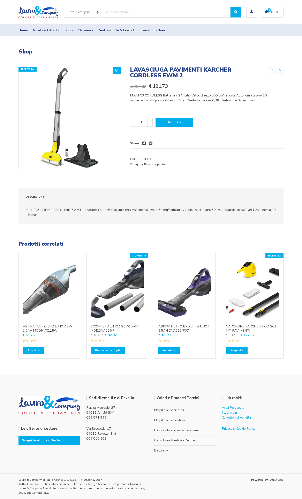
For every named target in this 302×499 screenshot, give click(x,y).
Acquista (174, 122)
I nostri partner (153, 30)
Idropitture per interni (169, 410)
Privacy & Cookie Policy (238, 428)
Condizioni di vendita (236, 417)
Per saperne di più (108, 350)
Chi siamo (85, 30)
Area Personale (233, 407)
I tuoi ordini (229, 412)
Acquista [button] (33, 350)
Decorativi (161, 450)
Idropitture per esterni (169, 420)
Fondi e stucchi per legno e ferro (176, 430)
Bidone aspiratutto (156, 164)
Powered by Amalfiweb (267, 480)
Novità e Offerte (46, 30)
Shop (69, 30)
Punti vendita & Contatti (117, 30)
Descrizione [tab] (35, 197)
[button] (117, 70)
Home (23, 30)
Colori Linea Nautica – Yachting (175, 440)
